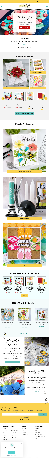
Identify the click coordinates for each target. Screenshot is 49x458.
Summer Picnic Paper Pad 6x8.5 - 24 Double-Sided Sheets (30, 103)
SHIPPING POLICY (38, 434)
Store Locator (25, 434)
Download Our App (39, 440)
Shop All (5, 439)
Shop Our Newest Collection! (24, 113)
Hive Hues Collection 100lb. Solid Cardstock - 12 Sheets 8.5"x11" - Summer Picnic (41, 104)
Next (46, 98)
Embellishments (14, 430)
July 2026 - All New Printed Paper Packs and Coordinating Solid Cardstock (19, 104)
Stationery (13, 432)
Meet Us (37, 391)
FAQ (36, 438)
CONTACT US (37, 428)
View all (24, 295)
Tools (4, 435)
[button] (45, 6)
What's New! (13, 435)
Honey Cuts (5, 430)
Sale (4, 437)
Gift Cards (13, 437)
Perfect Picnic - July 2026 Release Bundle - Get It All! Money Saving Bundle (7, 104)
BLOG (23, 430)
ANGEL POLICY (38, 432)
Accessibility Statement (40, 436)
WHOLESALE (24, 432)
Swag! (12, 428)
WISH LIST (37, 430)
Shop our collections (12, 362)
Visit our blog (24, 333)
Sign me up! (43, 414)
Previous (3, 98)
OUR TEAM (24, 428)
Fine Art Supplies (5, 433)
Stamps (4, 428)
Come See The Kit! (24, 27)
